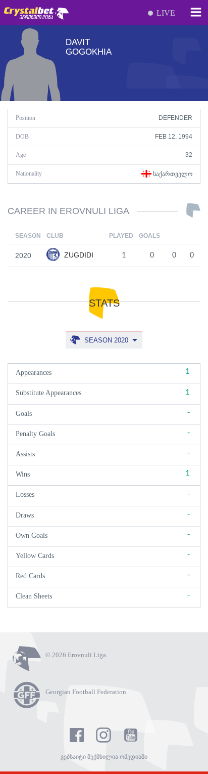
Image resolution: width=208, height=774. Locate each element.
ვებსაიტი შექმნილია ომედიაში (104, 756)
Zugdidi (77, 255)
